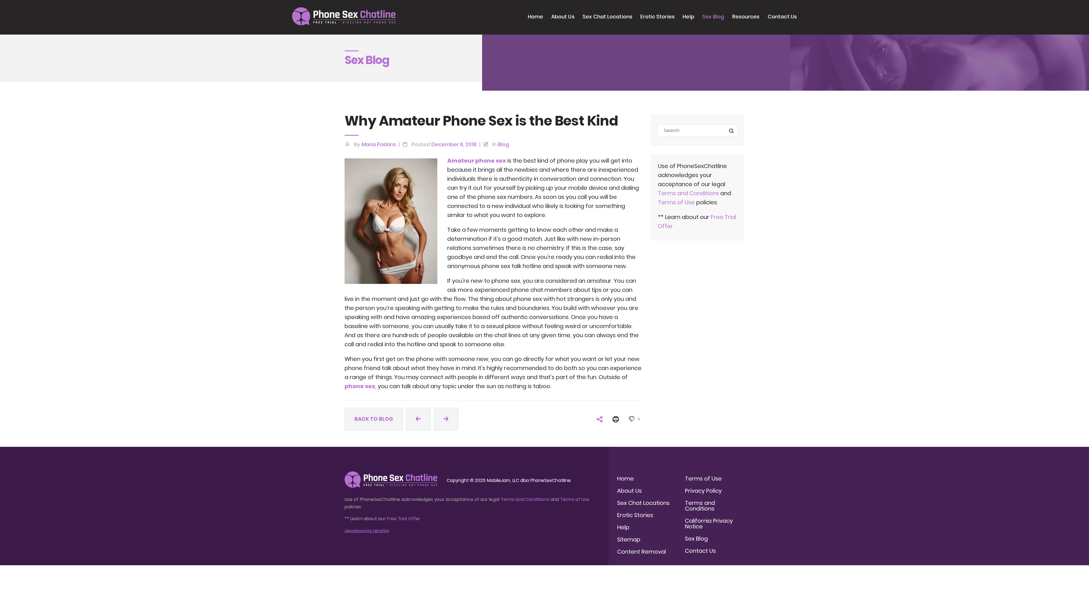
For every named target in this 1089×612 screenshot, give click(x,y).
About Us (563, 16)
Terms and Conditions (688, 193)
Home (535, 16)
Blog (503, 144)
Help (688, 16)
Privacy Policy (703, 491)
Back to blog (373, 418)
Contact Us (782, 16)
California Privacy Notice (709, 523)
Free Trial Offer (403, 518)
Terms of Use (677, 202)
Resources (746, 16)
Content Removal (641, 552)
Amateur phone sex (476, 161)
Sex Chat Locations (607, 16)
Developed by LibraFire (367, 531)
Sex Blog (713, 16)
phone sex (360, 386)
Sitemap (628, 539)
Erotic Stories (657, 16)
